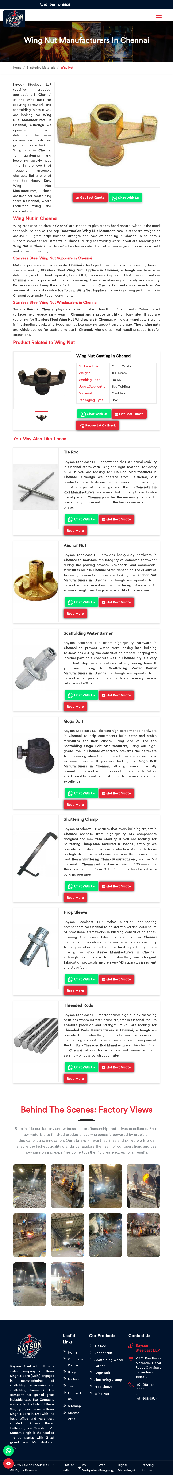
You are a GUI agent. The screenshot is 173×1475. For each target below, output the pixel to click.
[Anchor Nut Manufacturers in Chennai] (35, 580)
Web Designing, (106, 1468)
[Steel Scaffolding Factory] (29, 1284)
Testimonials (76, 1386)
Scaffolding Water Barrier (88, 633)
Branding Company (147, 1468)
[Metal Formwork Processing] (143, 1186)
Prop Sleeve (75, 912)
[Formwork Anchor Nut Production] (105, 1186)
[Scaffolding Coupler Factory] (67, 1235)
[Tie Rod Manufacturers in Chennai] (35, 487)
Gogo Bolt (73, 721)
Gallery (73, 1379)
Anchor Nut (75, 545)
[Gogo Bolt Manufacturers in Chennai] (35, 756)
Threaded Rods (78, 1005)
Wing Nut (101, 1393)
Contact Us (74, 1396)
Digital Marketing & (126, 1468)
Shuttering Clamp (81, 819)
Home (17, 67)
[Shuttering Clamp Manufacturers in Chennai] (35, 854)
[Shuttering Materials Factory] (105, 1235)
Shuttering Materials (41, 67)
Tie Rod (71, 452)
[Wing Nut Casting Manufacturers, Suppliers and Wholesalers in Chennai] (42, 380)
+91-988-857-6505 (146, 1401)
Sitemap (74, 1406)
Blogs (72, 1372)
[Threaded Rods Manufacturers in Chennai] (35, 1040)
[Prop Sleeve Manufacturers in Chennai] (35, 947)
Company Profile (75, 1362)
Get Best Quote (130, 414)
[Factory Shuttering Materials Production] (67, 1186)
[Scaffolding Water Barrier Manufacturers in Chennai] (35, 668)
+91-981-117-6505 (56, 5)
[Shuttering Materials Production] (143, 1235)
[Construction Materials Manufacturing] (29, 1186)
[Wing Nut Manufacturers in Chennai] (107, 135)
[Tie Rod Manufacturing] (67, 1284)
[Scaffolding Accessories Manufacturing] (29, 1235)
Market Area (73, 1416)
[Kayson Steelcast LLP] (14, 18)
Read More (75, 530)
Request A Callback (100, 425)
